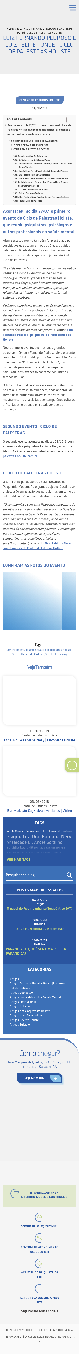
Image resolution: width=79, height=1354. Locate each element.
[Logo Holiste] (20, 8)
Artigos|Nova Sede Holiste (26, 1015)
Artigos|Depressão (21, 993)
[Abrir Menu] (72, 7)
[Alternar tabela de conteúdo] (67, 120)
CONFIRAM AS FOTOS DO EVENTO (31, 149)
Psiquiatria (18, 836)
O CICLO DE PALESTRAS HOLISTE (31, 145)
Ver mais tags (18, 859)
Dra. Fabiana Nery (56, 654)
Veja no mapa (34, 1078)
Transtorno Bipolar (15, 853)
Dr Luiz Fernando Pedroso (56, 831)
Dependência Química (50, 853)
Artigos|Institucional (23, 1002)
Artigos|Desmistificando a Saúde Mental (35, 997)
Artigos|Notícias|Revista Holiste (30, 1011)
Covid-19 (26, 847)
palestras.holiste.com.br (20, 456)
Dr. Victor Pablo (32, 853)
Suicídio (12, 847)
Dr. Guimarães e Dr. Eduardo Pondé (34, 160)
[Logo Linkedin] (36, 1318)
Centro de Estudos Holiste (39, 100)
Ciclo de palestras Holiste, (56, 650)
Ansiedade (16, 842)
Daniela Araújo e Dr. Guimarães (32, 156)
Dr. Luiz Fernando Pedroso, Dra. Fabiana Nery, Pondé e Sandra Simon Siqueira (43, 184)
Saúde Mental (15, 831)
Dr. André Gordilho (45, 842)
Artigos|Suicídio (20, 1025)
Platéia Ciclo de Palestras (30, 201)
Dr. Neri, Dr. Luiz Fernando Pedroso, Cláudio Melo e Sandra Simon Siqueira (45, 165)
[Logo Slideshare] (49, 1318)
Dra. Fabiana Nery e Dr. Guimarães (34, 174)
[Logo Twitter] (29, 1318)
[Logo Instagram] (55, 1318)
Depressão (32, 831)
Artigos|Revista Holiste (24, 1020)
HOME (10, 28)
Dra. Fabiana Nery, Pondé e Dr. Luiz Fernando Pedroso (43, 171)
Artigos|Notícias (20, 1006)
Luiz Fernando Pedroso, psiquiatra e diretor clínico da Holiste (38, 335)
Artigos (14, 979)
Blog (19, 28)
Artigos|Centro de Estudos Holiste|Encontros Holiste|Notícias (38, 986)
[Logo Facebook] (23, 1318)
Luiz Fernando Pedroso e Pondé (33, 189)
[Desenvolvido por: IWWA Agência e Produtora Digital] (39, 1348)
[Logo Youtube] (42, 1318)
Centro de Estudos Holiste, (23, 650)
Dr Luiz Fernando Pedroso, (28, 654)
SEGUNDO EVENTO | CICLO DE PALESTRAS (35, 141)
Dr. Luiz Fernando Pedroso (30, 193)
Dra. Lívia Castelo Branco (49, 847)
